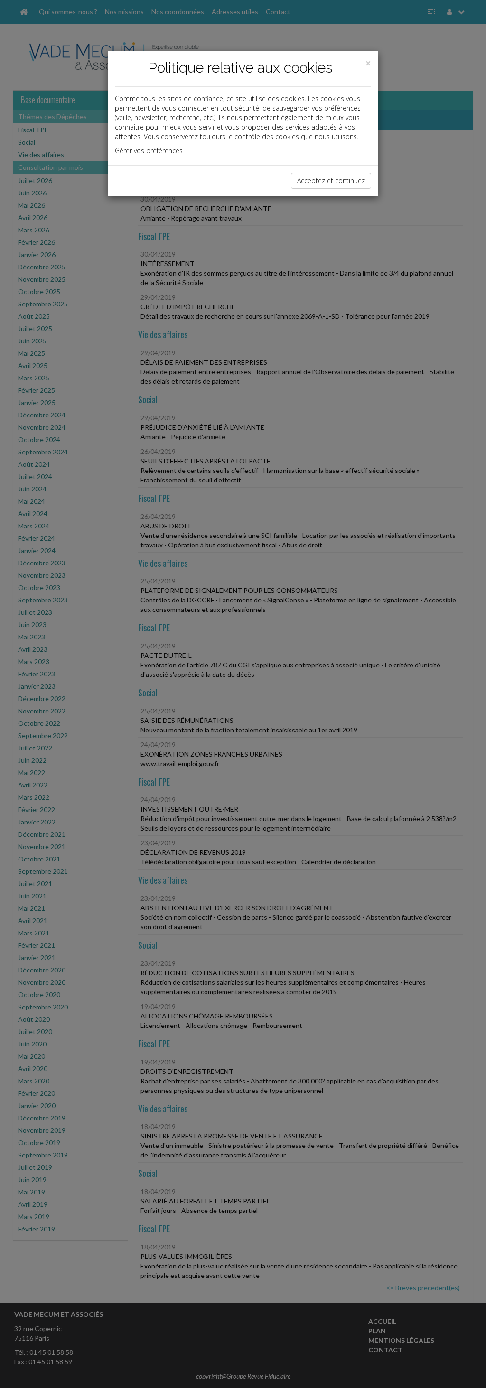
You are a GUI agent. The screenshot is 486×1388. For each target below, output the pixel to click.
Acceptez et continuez (331, 180)
